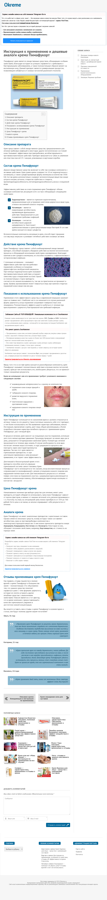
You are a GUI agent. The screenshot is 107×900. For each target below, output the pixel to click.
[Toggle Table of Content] (42, 114)
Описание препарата (14, 117)
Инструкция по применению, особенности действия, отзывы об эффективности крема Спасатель (54, 858)
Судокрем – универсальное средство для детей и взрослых (26, 745)
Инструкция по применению (17, 128)
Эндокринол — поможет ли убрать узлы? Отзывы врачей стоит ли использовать (53, 866)
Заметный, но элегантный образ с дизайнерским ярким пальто (91, 62)
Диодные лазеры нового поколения (89, 56)
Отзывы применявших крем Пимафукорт (22, 137)
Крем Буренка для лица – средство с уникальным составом (59, 770)
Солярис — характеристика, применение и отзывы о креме (25, 770)
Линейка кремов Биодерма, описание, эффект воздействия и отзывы (58, 733)
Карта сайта (80, 849)
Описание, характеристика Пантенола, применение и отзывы (58, 721)
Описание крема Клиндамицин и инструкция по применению (21, 699)
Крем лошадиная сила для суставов (51, 698)
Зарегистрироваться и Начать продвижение (23, 359)
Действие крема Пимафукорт (18, 123)
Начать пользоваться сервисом (21, 41)
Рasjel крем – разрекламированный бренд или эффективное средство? (25, 733)
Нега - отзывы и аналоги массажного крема (60, 757)
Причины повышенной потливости (89, 67)
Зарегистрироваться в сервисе (17, 569)
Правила (79, 852)
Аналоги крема (12, 134)
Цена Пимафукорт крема (16, 131)
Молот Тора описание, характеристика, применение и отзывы (60, 745)
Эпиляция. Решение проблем (91, 77)
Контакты (79, 854)
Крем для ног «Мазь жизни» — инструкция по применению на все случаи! (26, 758)
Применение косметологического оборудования (88, 73)
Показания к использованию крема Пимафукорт (25, 126)
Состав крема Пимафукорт (17, 120)
